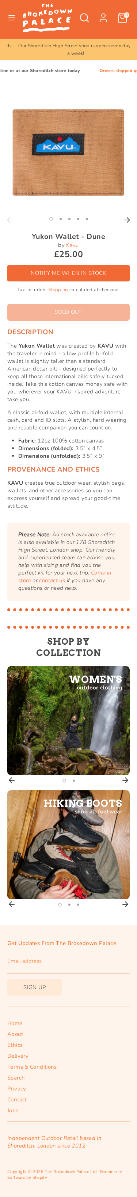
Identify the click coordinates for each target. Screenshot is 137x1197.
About (15, 1034)
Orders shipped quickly (112, 70)
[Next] (127, 220)
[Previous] (10, 220)
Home (15, 1023)
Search (16, 1077)
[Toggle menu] (11, 18)
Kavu (72, 245)
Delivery (17, 1056)
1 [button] (51, 219)
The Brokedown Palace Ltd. (71, 1171)
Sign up (34, 987)
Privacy (16, 1088)
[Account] (103, 14)
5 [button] (87, 219)
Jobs (13, 1110)
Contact (17, 1099)
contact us (52, 580)
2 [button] (61, 219)
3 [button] (69, 219)
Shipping (58, 290)
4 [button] (78, 219)
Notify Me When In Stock (68, 273)
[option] (68, 49)
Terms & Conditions (32, 1066)
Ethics (15, 1045)
